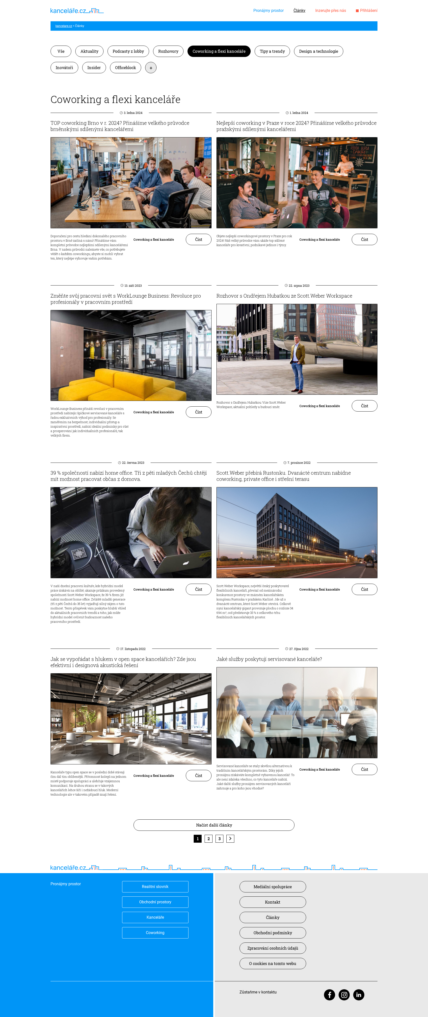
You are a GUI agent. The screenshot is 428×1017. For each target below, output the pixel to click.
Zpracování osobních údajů (272, 948)
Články (299, 10)
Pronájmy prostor (268, 10)
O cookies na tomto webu (272, 963)
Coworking (155, 932)
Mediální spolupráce (273, 886)
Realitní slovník (155, 886)
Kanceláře (155, 917)
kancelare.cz (63, 26)
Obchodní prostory (155, 902)
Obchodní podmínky (273, 932)
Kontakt (272, 902)
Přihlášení (368, 10)
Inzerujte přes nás (330, 10)
